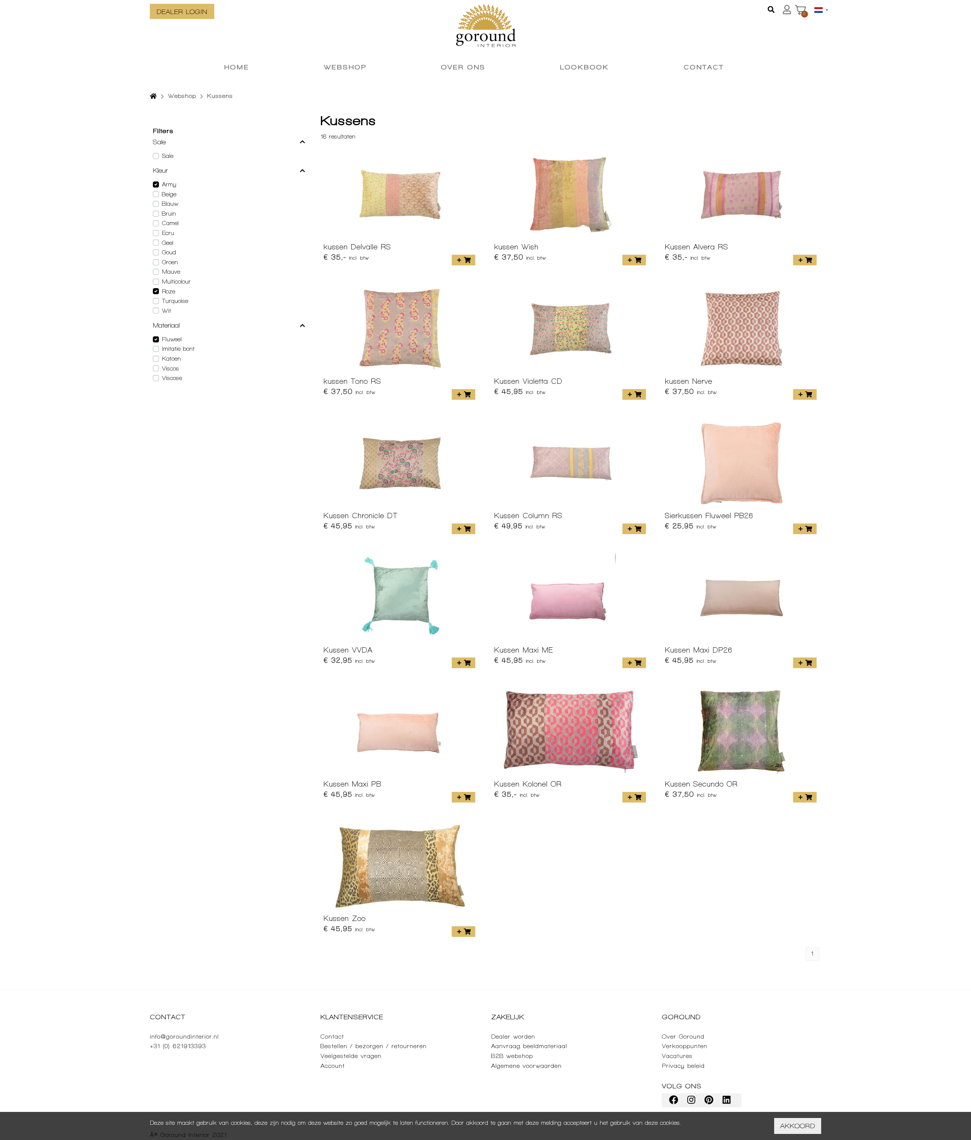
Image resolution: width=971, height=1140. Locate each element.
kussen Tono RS (352, 381)
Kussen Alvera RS (696, 247)
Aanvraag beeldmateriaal (529, 1046)
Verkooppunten (684, 1046)
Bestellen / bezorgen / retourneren (374, 1046)
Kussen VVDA (348, 650)
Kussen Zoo (345, 918)
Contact (332, 1036)
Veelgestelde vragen (351, 1056)
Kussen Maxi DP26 (698, 650)
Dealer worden (513, 1036)
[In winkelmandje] (463, 260)
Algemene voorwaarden (526, 1066)
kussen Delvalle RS (357, 247)
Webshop (182, 96)
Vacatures (677, 1056)
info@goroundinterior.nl (184, 1036)
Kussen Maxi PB (352, 784)
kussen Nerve (688, 381)
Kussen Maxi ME (523, 650)
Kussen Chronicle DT (361, 515)
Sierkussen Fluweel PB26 (709, 515)
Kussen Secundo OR (701, 784)
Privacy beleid (683, 1066)
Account (333, 1066)
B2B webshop (512, 1056)
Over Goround (683, 1036)
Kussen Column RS (528, 515)
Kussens (220, 96)
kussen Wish (516, 247)
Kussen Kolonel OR (528, 784)
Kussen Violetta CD (528, 381)
